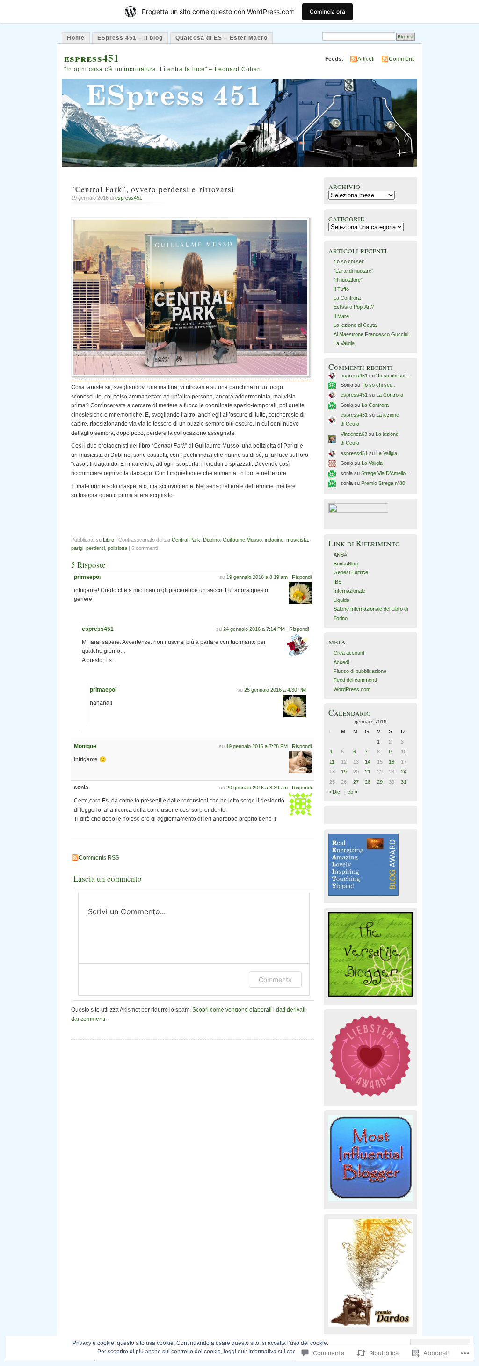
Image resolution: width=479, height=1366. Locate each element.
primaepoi (87, 577)
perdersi (95, 548)
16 (391, 762)
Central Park (186, 539)
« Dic (334, 792)
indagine (274, 539)
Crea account (349, 653)
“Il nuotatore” (348, 279)
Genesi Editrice (351, 572)
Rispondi (302, 577)
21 (367, 771)
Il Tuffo (341, 289)
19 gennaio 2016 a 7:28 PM (257, 746)
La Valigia (344, 343)
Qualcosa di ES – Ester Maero (221, 38)
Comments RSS (99, 857)
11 (331, 762)
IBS (337, 582)
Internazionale (349, 590)
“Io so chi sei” (349, 261)
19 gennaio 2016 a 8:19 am (257, 577)
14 (367, 762)
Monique (85, 746)
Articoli (366, 59)
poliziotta (117, 548)
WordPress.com (352, 689)
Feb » (350, 792)
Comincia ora (327, 11)
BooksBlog (346, 563)
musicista (297, 539)
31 (403, 782)
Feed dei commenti (355, 680)
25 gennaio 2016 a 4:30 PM (275, 690)
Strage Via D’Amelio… (386, 473)
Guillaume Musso (242, 539)
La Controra (347, 298)
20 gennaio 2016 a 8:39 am (257, 787)
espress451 (91, 58)
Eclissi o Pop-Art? (354, 307)
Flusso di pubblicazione (360, 671)
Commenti (402, 59)
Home (76, 38)
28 (367, 782)
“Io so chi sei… (393, 375)
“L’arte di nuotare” (353, 271)
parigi (77, 548)
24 (403, 771)
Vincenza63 (354, 434)
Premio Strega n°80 (383, 483)
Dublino (211, 539)
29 (380, 782)
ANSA (340, 554)
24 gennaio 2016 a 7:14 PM (254, 629)
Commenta (275, 979)
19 (344, 771)
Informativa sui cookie (276, 1351)
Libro (108, 539)
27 (356, 782)
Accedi (341, 662)
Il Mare (341, 316)
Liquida (341, 600)
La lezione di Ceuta (355, 325)
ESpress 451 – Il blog (130, 38)
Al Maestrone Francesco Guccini (371, 334)
